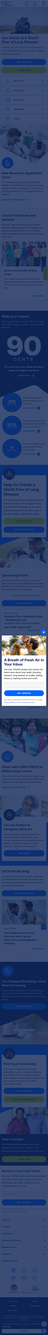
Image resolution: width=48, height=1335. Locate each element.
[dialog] (24, 667)
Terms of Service (24, 702)
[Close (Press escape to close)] (24, 632)
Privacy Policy (9, 702)
